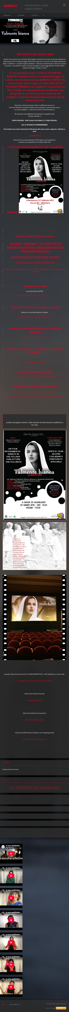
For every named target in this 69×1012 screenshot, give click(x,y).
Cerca (64, 5)
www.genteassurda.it (34, 700)
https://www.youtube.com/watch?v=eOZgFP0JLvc (34, 317)
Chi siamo (21, 15)
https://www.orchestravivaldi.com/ (34, 739)
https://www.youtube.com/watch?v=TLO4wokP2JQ (34, 681)
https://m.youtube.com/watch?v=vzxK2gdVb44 (34, 296)
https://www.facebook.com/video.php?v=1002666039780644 (34, 391)
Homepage (7, 15)
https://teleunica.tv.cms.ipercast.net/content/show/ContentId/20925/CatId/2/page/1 (34, 396)
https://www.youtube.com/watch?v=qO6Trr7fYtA (35, 263)
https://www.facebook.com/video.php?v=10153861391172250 (34, 377)
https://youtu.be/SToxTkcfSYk (34, 362)
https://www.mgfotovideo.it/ (34, 720)
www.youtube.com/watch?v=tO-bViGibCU (34, 337)
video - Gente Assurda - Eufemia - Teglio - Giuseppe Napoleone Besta (34, 788)
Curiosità (35, 15)
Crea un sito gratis (50, 1008)
